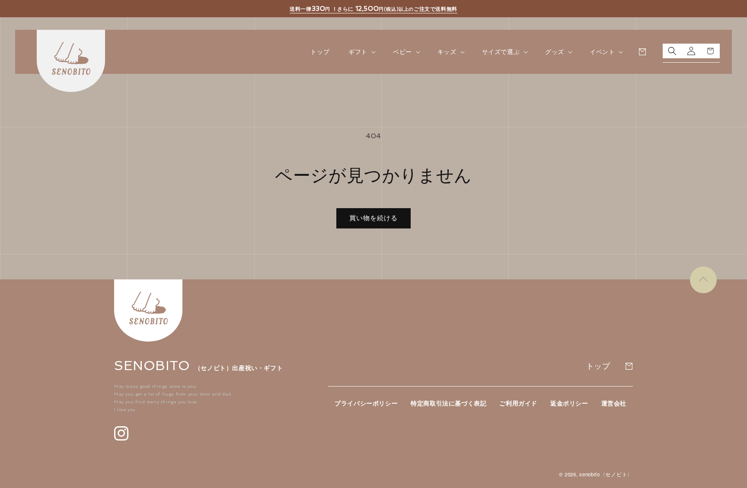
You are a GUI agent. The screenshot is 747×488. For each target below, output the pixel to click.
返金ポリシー (569, 403)
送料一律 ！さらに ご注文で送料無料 (373, 9)
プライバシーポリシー (366, 403)
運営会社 (613, 403)
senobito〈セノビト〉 (606, 474)
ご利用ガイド (518, 403)
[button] (361, 52)
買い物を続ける (373, 218)
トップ (598, 366)
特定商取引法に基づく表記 (448, 403)
